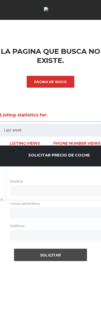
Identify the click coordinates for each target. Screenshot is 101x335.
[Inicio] (50, 9)
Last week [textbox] (13, 130)
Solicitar (50, 255)
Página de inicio (50, 82)
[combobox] (50, 130)
